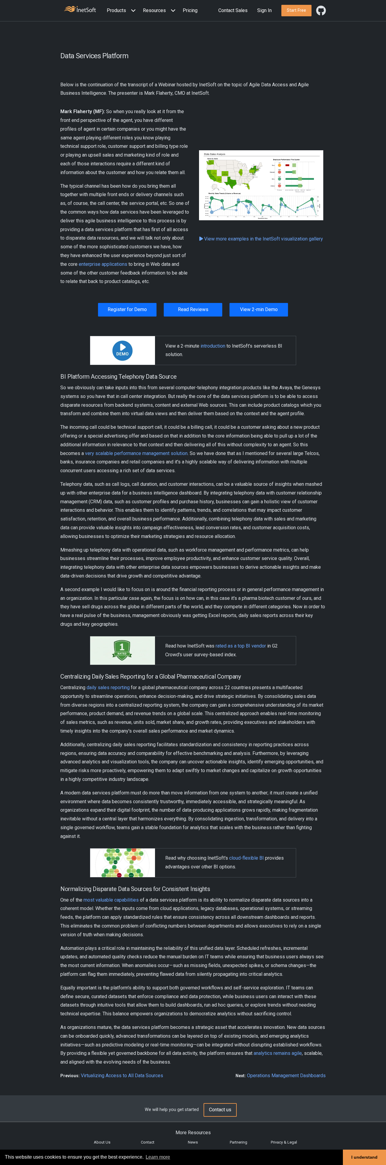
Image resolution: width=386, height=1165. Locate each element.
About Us (102, 1142)
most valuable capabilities (111, 900)
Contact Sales (233, 10)
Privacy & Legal (284, 1142)
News (193, 1142)
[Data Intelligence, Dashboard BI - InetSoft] (80, 10)
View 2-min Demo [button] (259, 309)
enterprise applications (103, 264)
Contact (147, 1142)
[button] (122, 11)
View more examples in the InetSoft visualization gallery (263, 239)
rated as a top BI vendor (241, 646)
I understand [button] (364, 1157)
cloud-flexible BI (246, 858)
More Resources (193, 1132)
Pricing (190, 10)
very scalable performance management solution (136, 453)
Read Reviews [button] (193, 309)
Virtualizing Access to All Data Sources (122, 1075)
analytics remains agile (278, 1053)
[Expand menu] (132, 11)
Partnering (238, 1142)
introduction (213, 346)
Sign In (264, 10)
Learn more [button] (158, 1157)
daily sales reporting (108, 687)
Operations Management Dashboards (286, 1075)
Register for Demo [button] (127, 309)
